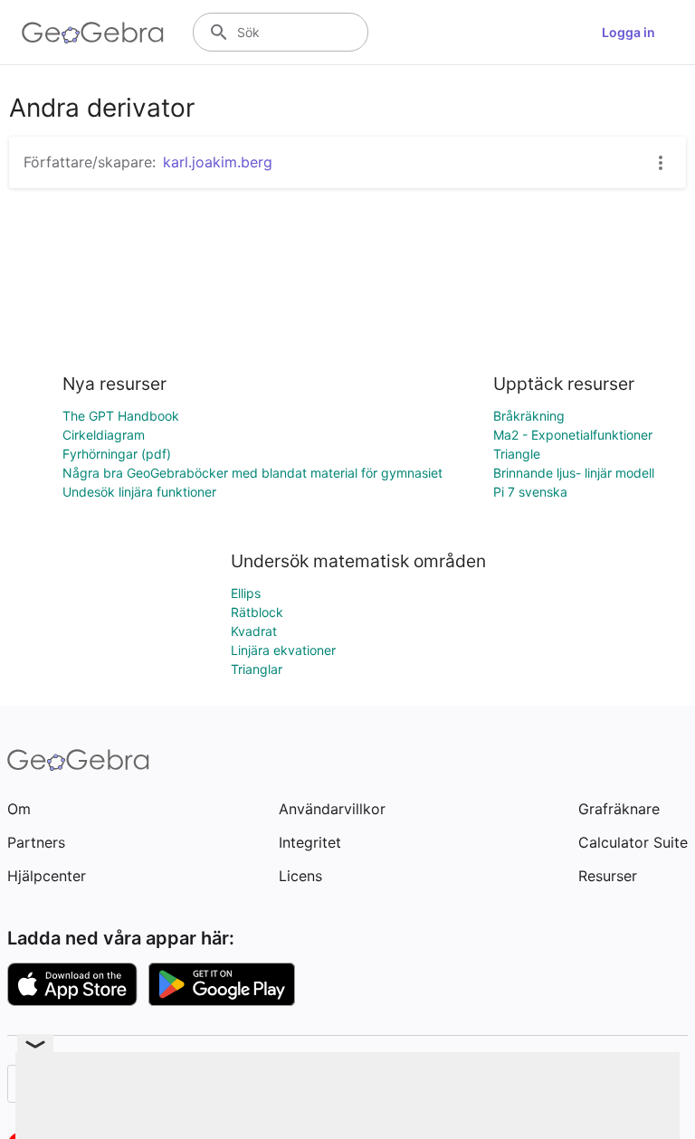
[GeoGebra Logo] (93, 32)
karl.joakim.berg (217, 162)
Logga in (628, 32)
